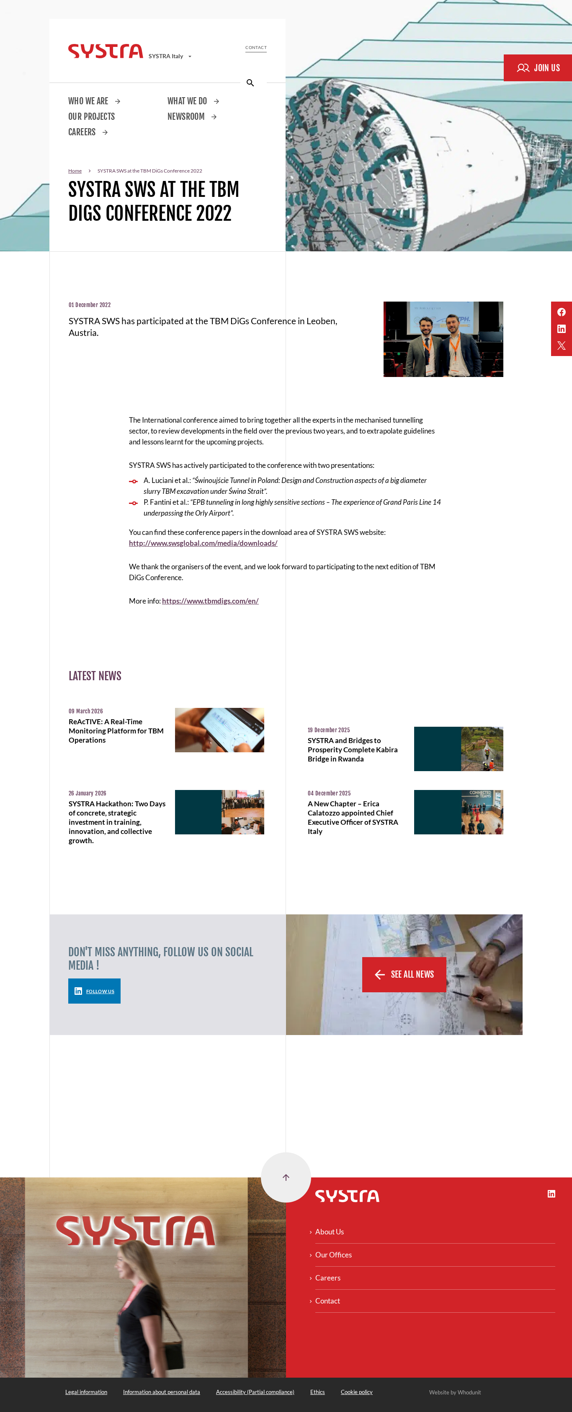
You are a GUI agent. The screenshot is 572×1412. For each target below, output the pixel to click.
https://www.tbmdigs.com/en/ (210, 600)
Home (75, 171)
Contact (256, 47)
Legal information (86, 1392)
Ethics (317, 1392)
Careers (83, 132)
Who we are (89, 101)
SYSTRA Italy (166, 55)
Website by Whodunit (455, 1392)
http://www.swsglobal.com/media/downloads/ (203, 543)
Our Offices (333, 1254)
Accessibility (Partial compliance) (255, 1392)
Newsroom (186, 116)
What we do (188, 101)
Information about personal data (161, 1392)
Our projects (91, 116)
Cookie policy (357, 1392)
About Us (329, 1231)
